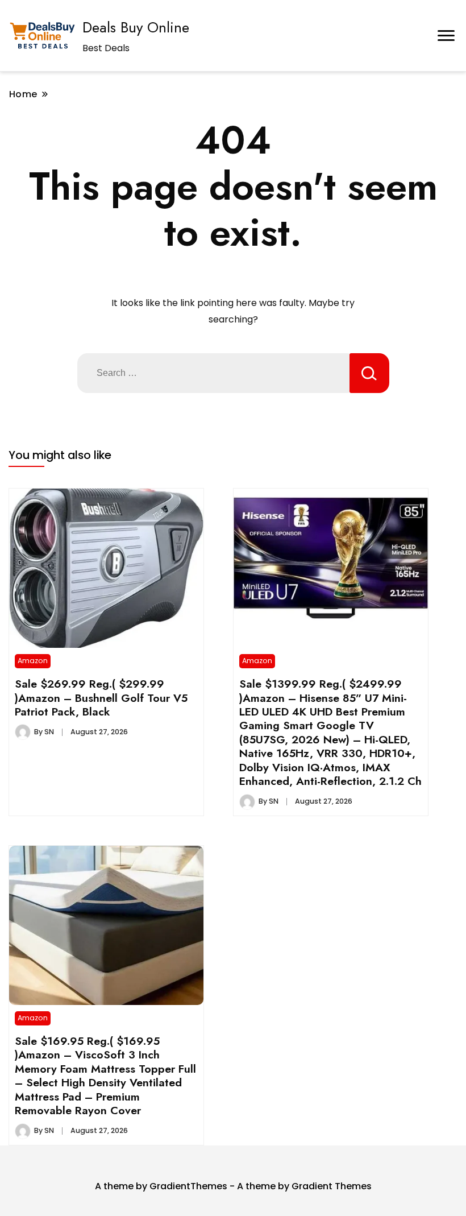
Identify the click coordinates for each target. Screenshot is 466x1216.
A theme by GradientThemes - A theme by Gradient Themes (233, 1186)
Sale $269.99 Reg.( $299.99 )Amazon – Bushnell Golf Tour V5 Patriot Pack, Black (101, 697)
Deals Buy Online (135, 27)
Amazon (33, 660)
